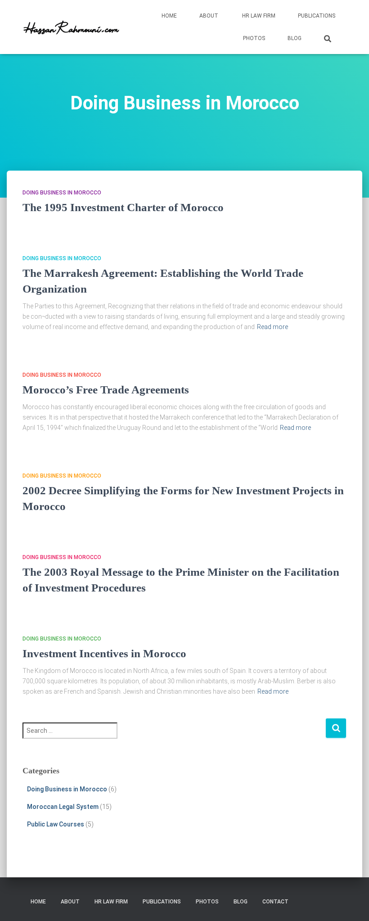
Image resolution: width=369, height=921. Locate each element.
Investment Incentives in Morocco (104, 653)
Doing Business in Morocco (61, 193)
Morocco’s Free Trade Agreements (105, 390)
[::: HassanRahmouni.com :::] (75, 27)
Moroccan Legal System (63, 806)
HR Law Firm (258, 16)
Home (169, 16)
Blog (295, 38)
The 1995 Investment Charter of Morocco (123, 207)
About (208, 16)
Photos (254, 38)
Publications (316, 16)
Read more (272, 326)
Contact (274, 901)
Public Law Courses (55, 824)
